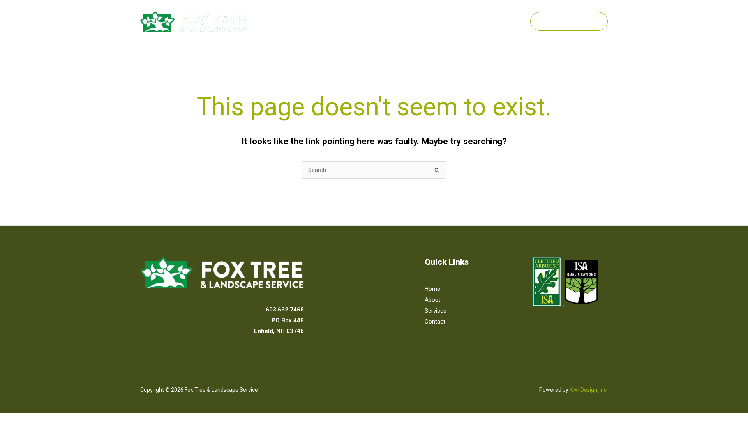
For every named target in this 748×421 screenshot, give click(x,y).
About (404, 21)
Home (372, 21)
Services (439, 21)
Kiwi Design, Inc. (589, 390)
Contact (486, 21)
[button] (457, 21)
